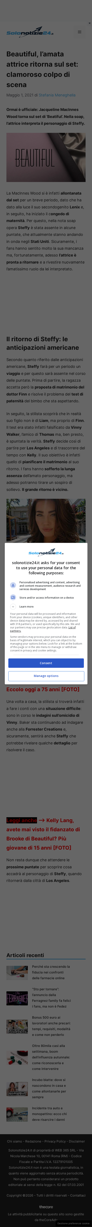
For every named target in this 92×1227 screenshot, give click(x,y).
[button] (46, 607)
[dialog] (46, 613)
